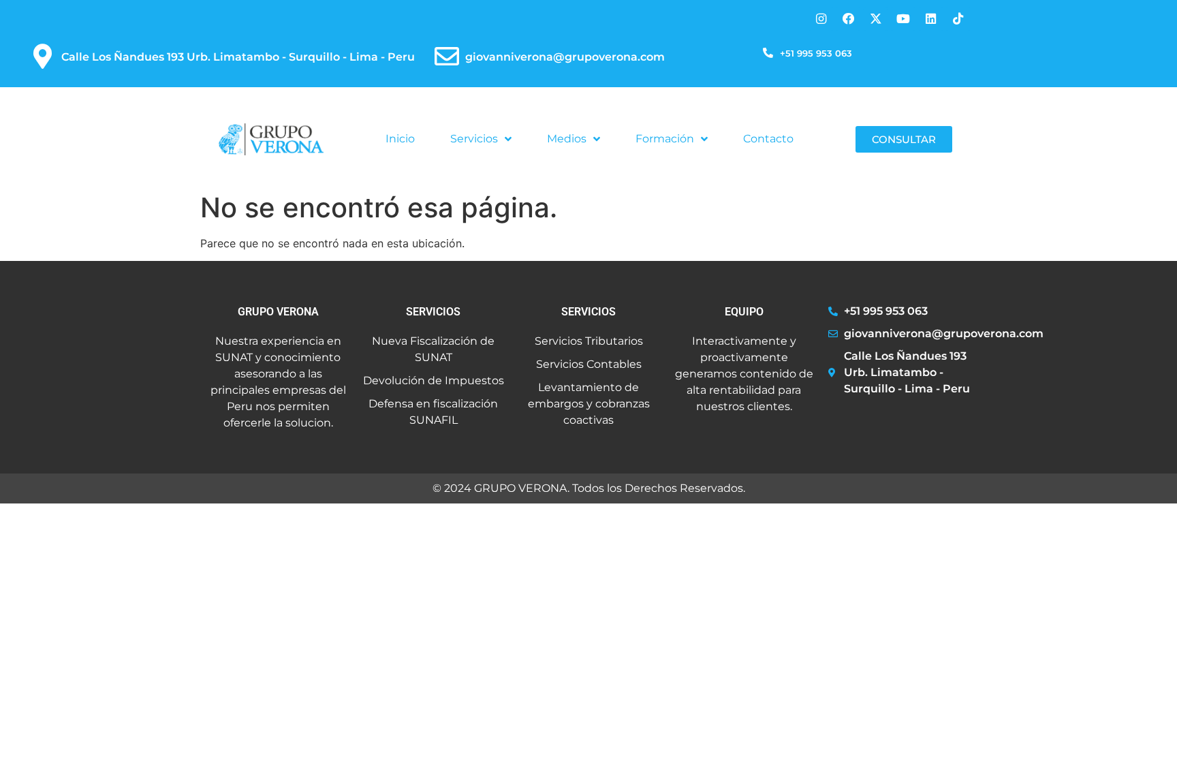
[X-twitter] (876, 19)
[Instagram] (821, 19)
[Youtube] (903, 19)
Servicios (474, 138)
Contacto (768, 138)
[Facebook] (848, 19)
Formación (664, 138)
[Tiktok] (958, 19)
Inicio (400, 138)
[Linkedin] (931, 19)
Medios (566, 138)
